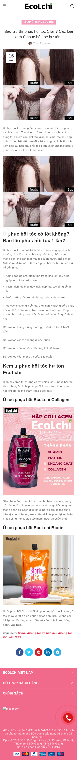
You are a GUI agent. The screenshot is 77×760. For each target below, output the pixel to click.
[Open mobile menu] (4, 6)
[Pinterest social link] (38, 652)
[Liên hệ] (68, 717)
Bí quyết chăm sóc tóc (38, 22)
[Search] (72, 6)
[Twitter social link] (29, 652)
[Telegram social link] (57, 652)
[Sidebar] (5, 233)
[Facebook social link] (19, 652)
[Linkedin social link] (48, 652)
